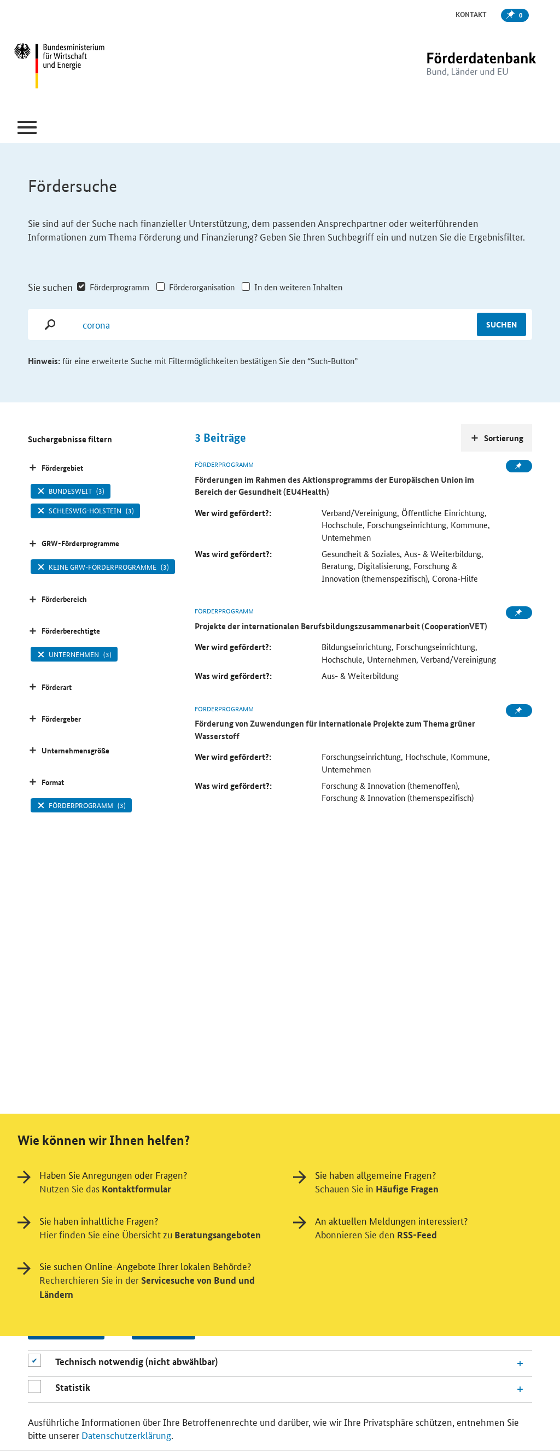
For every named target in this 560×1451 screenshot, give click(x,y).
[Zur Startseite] (458, 67)
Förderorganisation (202, 286)
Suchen (501, 324)
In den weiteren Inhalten (298, 286)
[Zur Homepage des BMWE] (102, 67)
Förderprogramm (119, 286)
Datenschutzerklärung (126, 1434)
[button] (27, 127)
